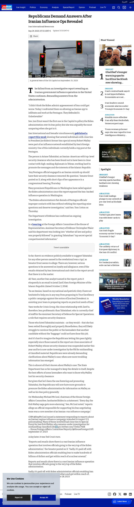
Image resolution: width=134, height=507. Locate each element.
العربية (124, 2)
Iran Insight (21, 7)
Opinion (82, 7)
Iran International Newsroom (41, 27)
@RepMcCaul (40, 417)
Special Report (68, 7)
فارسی (131, 2)
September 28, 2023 (60, 476)
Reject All (19, 497)
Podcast (92, 7)
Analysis (55, 7)
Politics (33, 7)
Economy (44, 7)
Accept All (44, 497)
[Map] (113, 7)
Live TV (103, 7)
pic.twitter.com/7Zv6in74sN (71, 427)
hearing (36, 224)
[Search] (118, 7)
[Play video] (124, 7)
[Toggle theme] (130, 7)
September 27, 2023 (38, 432)
